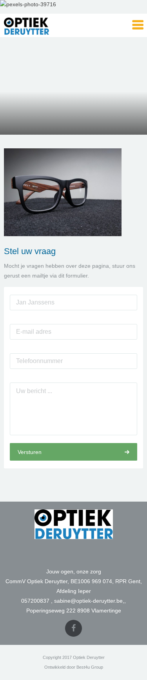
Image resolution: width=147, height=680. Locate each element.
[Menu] (137, 25)
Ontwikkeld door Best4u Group (73, 667)
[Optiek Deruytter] (43, 25)
